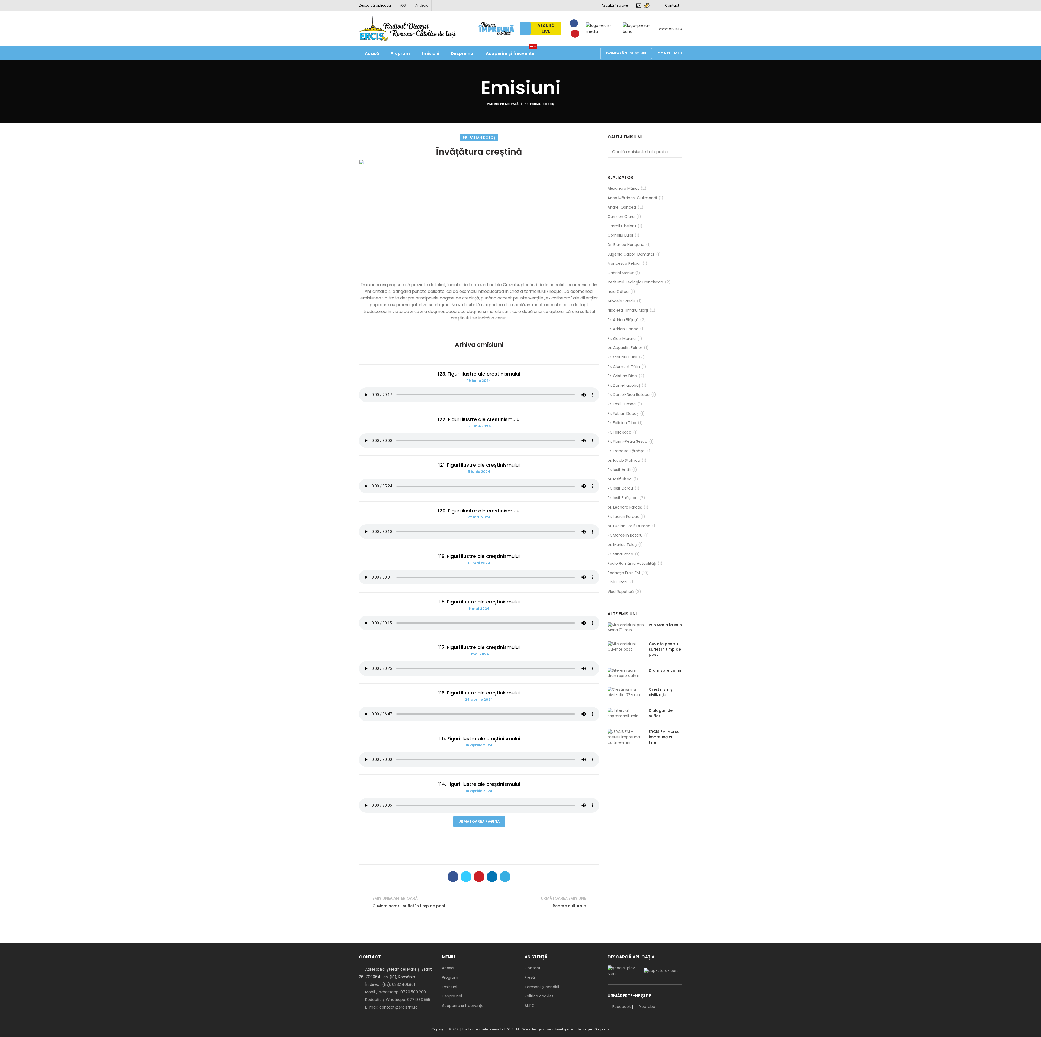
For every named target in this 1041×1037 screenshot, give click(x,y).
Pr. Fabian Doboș (539, 104)
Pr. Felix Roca (619, 432)
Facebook (621, 1006)
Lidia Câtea (618, 291)
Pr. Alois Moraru (622, 338)
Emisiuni (449, 987)
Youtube (647, 1006)
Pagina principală (503, 104)
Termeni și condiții (542, 987)
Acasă (448, 968)
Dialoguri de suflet (661, 713)
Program (450, 977)
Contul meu (670, 53)
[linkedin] (492, 876)
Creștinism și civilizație (661, 692)
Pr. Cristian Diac (622, 376)
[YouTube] (575, 34)
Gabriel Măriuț (621, 273)
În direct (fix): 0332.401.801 (389, 984)
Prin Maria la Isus (665, 625)
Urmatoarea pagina (479, 821)
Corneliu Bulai (620, 235)
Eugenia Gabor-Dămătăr (631, 254)
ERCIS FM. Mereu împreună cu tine (664, 737)
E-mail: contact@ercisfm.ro (391, 1007)
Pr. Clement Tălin (624, 366)
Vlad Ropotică (621, 591)
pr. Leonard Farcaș (625, 507)
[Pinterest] (479, 876)
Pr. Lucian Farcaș (623, 516)
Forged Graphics (596, 1029)
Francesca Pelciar (624, 263)
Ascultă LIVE (546, 28)
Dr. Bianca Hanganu (626, 244)
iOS (403, 5)
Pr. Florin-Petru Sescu (627, 441)
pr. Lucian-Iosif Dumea (629, 526)
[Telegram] (505, 876)
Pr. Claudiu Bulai (622, 357)
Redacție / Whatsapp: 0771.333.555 (397, 999)
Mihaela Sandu (621, 301)
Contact (672, 5)
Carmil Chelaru (622, 226)
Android (422, 5)
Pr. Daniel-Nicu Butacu (629, 394)
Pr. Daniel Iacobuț (624, 385)
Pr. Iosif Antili (619, 469)
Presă (530, 977)
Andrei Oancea (622, 207)
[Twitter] (466, 876)
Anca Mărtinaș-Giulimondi (632, 198)
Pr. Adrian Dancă (623, 329)
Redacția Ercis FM (624, 573)
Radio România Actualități (632, 563)
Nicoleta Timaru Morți (628, 310)
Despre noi (452, 996)
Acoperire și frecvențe (463, 1005)
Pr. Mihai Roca (620, 554)
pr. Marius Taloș (622, 544)
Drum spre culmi (665, 670)
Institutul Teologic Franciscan (635, 282)
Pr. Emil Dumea (622, 404)
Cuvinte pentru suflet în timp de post (665, 649)
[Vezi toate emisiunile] (479, 902)
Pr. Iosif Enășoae (623, 497)
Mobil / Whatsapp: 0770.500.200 (395, 992)
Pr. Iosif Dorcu (620, 488)
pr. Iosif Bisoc (620, 479)
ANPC (530, 1005)
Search (675, 152)
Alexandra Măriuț (623, 188)
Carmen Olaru (621, 216)
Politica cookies (539, 996)
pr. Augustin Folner (625, 347)
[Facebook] (574, 23)
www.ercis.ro (670, 28)
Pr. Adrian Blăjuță (623, 319)
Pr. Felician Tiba (622, 422)
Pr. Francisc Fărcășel (626, 451)
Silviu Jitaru (618, 582)
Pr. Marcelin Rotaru (625, 535)
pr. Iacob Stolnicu (624, 460)
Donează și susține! (626, 53)
